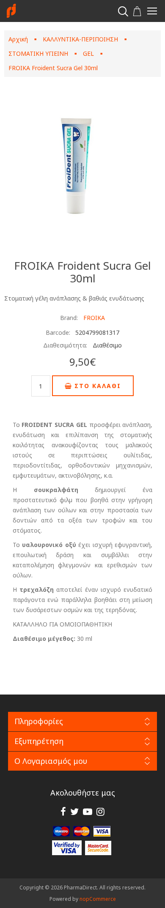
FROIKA (94, 318)
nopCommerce (98, 899)
